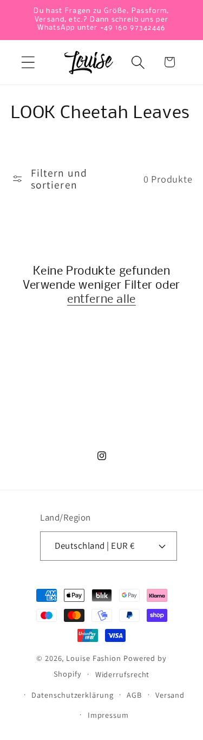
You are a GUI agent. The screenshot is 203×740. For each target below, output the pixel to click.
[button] (27, 62)
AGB (134, 695)
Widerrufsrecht (122, 674)
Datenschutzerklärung (72, 695)
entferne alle (101, 300)
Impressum (108, 715)
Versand (170, 695)
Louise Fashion (93, 658)
